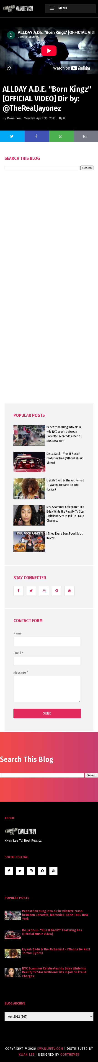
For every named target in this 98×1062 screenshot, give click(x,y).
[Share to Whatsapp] (61, 136)
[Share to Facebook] (37, 136)
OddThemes (69, 1054)
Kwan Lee (14, 118)
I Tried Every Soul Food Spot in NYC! (64, 536)
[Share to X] (12, 136)
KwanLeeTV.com (50, 1049)
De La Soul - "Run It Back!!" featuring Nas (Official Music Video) (64, 458)
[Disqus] (49, 300)
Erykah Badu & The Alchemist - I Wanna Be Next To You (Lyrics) (65, 484)
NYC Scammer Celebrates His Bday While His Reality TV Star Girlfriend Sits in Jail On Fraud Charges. (65, 514)
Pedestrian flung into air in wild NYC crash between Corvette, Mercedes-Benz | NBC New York (64, 434)
